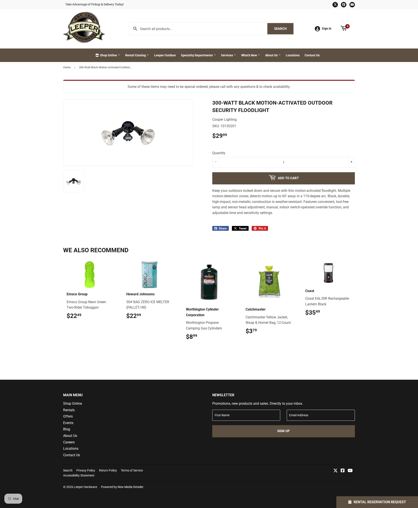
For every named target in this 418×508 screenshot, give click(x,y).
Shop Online (108, 55)
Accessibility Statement (78, 475)
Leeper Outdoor (165, 55)
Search (283, 29)
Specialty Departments (197, 55)
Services (227, 55)
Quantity (218, 153)
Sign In (326, 28)
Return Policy (108, 470)
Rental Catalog (136, 55)
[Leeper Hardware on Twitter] (335, 471)
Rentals (69, 410)
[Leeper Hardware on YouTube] (350, 471)
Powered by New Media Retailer (122, 487)
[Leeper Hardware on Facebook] (343, 471)
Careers (69, 442)
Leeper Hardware (85, 487)
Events (68, 423)
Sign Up (283, 431)
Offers (68, 416)
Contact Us (312, 55)
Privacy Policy (85, 470)
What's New (249, 55)
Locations (293, 55)
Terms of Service (132, 470)
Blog (66, 429)
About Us (271, 55)
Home (67, 67)
